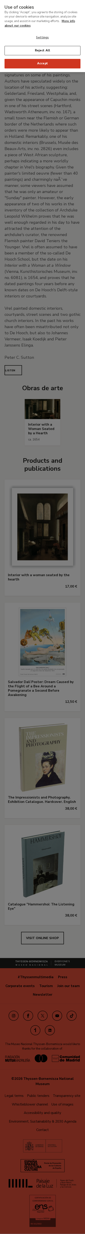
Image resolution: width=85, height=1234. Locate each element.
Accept (42, 63)
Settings (42, 37)
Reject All (42, 50)
